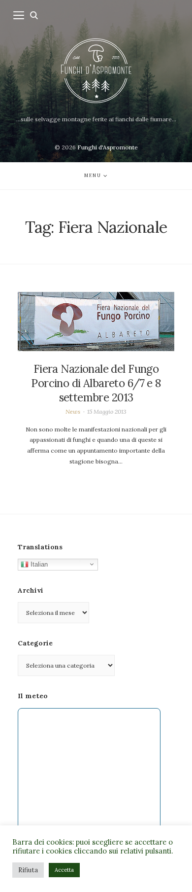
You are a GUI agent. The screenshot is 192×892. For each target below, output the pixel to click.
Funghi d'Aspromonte (107, 147)
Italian (38, 564)
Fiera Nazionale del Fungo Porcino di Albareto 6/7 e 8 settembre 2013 (95, 383)
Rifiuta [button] (28, 870)
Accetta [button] (64, 869)
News (72, 411)
